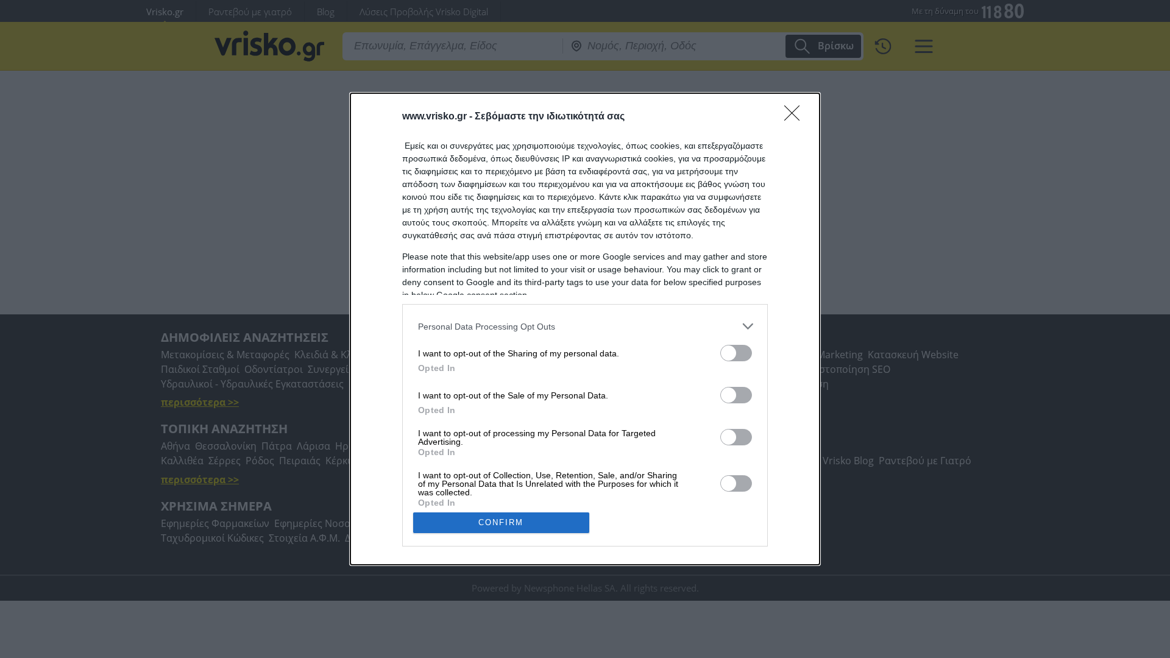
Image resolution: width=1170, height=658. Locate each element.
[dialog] (585, 329)
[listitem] (585, 326)
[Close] (795, 117)
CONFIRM (500, 522)
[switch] (736, 353)
